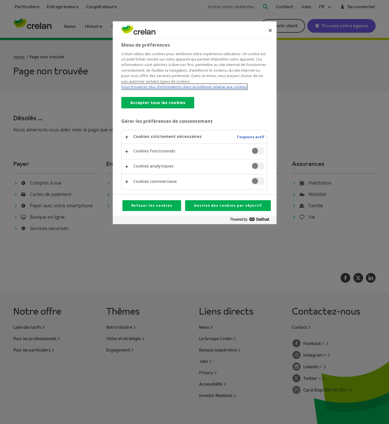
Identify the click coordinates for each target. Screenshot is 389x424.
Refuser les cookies (151, 205)
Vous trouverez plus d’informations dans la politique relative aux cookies (184, 86)
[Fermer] (270, 30)
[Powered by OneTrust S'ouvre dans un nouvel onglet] (252, 220)
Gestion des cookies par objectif (228, 205)
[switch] (258, 150)
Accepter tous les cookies (158, 102)
